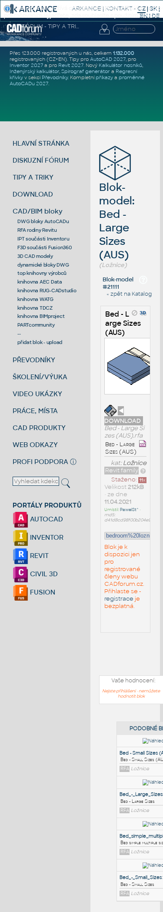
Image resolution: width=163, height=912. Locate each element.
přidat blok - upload (39, 342)
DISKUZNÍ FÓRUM (41, 160)
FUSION (41, 592)
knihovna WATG (35, 299)
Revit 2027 (70, 65)
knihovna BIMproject (40, 316)
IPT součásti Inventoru (43, 239)
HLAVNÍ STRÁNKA (41, 143)
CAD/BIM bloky (38, 211)
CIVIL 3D (43, 574)
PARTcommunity (36, 325)
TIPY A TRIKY (33, 177)
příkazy (104, 77)
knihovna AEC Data (39, 282)
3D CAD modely (35, 256)
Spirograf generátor (85, 71)
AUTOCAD (45, 519)
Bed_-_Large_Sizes (141, 794)
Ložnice (134, 463)
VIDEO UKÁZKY (37, 394)
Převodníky (55, 77)
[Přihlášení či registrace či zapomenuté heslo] (104, 34)
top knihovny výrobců (42, 273)
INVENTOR (45, 537)
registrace (118, 598)
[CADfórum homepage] (25, 33)
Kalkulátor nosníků (120, 65)
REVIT (38, 555)
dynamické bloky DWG (43, 265)
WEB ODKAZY (35, 445)
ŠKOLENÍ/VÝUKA (40, 377)
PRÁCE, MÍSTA (35, 411)
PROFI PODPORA (40, 462)
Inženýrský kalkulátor (34, 71)
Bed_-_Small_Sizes (141, 877)
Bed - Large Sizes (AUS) (123, 323)
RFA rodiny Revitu (37, 230)
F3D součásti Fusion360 (44, 247)
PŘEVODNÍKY (34, 360)
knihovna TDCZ (35, 308)
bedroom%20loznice (131, 535)
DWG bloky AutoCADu (43, 221)
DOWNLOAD (33, 194)
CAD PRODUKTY (39, 428)
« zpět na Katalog (129, 294)
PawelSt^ (129, 509)
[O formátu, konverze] (143, 470)
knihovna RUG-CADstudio (47, 290)
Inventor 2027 (26, 65)
